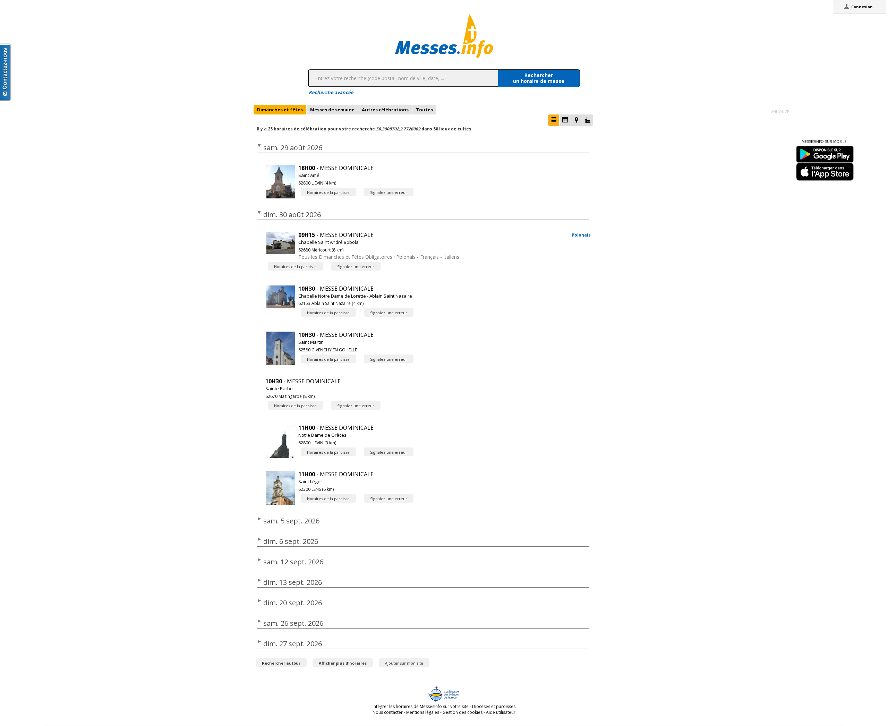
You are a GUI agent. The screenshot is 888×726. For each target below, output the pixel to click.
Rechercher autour (281, 663)
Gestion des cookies (463, 712)
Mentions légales (422, 712)
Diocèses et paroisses (493, 706)
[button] (553, 120)
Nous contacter (388, 712)
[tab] (280, 109)
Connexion (862, 6)
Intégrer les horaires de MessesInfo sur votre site (421, 706)
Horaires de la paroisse (328, 192)
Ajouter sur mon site (404, 663)
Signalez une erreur (388, 192)
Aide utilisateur (500, 712)
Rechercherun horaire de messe (538, 78)
